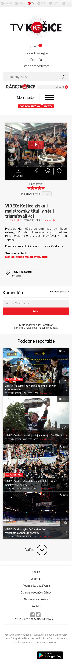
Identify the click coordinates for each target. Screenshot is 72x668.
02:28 (64, 447)
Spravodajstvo (49, 220)
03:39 (64, 399)
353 (64, 379)
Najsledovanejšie (36, 53)
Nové (35, 47)
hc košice (16, 275)
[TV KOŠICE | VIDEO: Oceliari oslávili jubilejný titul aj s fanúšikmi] (36, 420)
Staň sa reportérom (36, 66)
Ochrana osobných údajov (36, 592)
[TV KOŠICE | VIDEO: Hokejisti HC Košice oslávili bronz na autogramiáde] (36, 372)
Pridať (36, 311)
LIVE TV (48, 106)
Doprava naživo (30, 106)
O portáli (36, 578)
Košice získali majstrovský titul (26, 257)
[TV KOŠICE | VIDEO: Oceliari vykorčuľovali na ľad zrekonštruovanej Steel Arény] (36, 515)
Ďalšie (29, 550)
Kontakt (36, 606)
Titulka (36, 572)
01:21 (64, 351)
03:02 (64, 495)
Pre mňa (36, 59)
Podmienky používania (36, 585)
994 (64, 427)
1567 (64, 475)
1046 (64, 523)
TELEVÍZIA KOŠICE (14, 220)
